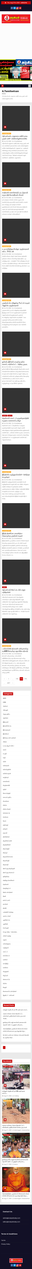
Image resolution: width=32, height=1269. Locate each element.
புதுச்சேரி (5, 924)
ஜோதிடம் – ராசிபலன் (8, 995)
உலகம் (4, 750)
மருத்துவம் (6, 948)
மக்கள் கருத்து (7, 936)
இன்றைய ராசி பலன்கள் (9, 738)
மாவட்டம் (10, 415)
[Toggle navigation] (29, 85)
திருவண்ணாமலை (8, 857)
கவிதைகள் (6, 766)
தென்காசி (4, 415)
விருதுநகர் (6, 971)
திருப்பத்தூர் (6, 849)
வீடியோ (5, 983)
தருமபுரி (5, 833)
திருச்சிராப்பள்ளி (7, 841)
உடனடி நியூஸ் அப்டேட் (6, 133)
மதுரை (5, 940)
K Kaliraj (16, 1096)
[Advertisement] (16, 42)
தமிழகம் (5, 829)
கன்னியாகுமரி (7, 773)
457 (8, 683)
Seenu (16, 1164)
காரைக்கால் (6, 781)
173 (17, 679)
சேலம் (4, 821)
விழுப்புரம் (5, 975)
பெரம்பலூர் (6, 928)
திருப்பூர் (5, 853)
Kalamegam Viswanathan (22, 1130)
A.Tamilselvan (17, 141)
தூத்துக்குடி (6, 876)
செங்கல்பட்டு (6, 813)
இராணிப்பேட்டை (7, 726)
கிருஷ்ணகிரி (6, 785)
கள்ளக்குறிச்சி (7, 769)
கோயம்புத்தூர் (6, 793)
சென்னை (5, 817)
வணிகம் (5, 960)
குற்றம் (4, 789)
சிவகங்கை (6, 801)
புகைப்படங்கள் (7, 916)
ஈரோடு (5, 742)
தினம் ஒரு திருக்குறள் (9, 869)
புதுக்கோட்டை (6, 920)
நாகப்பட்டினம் (6, 900)
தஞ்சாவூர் (5, 825)
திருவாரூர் (5, 865)
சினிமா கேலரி (7, 809)
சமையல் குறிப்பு (7, 797)
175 (26, 679)
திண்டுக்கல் (6, 837)
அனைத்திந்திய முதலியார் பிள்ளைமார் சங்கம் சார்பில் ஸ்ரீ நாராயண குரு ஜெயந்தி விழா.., (15, 1195)
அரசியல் (4, 587)
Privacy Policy (5, 1244)
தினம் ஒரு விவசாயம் (8, 873)
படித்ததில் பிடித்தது (8, 912)
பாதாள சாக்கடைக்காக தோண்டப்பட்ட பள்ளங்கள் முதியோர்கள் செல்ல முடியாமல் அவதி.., (14, 1016)
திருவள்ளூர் (6, 861)
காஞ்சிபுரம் (6, 777)
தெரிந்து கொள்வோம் (8, 880)
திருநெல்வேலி (7, 845)
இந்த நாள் (5, 722)
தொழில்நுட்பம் (7, 888)
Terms (3, 1240)
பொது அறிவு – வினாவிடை (10, 932)
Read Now (16, 70)
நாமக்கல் (5, 904)
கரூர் (4, 758)
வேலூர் (5, 987)
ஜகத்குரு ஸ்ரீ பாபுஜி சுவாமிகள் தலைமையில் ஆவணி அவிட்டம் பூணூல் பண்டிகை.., (15, 1161)
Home (4, 94)
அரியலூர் (5, 710)
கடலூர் (5, 754)
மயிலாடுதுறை (7, 944)
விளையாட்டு (6, 979)
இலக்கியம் (6, 734)
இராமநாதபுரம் (6, 730)
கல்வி (4, 762)
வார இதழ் (5, 964)
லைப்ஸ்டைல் (6, 956)
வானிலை (5, 968)
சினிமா (5, 805)
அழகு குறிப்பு (6, 714)
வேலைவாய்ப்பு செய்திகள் (9, 991)
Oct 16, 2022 (7, 141)
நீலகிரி (5, 908)
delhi (4, 698)
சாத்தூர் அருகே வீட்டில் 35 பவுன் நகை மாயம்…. (15, 1010)
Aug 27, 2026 (8, 1096)
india (4, 702)
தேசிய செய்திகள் (8, 892)
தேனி (4, 896)
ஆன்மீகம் (5, 718)
